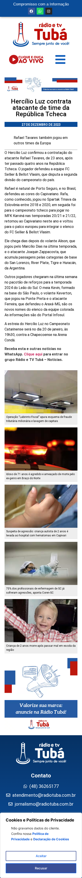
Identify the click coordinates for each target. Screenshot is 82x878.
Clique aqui (33, 354)
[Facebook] (31, 11)
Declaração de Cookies (51, 839)
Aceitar (41, 856)
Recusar (41, 868)
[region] (41, 845)
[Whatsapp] (40, 11)
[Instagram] (48, 11)
